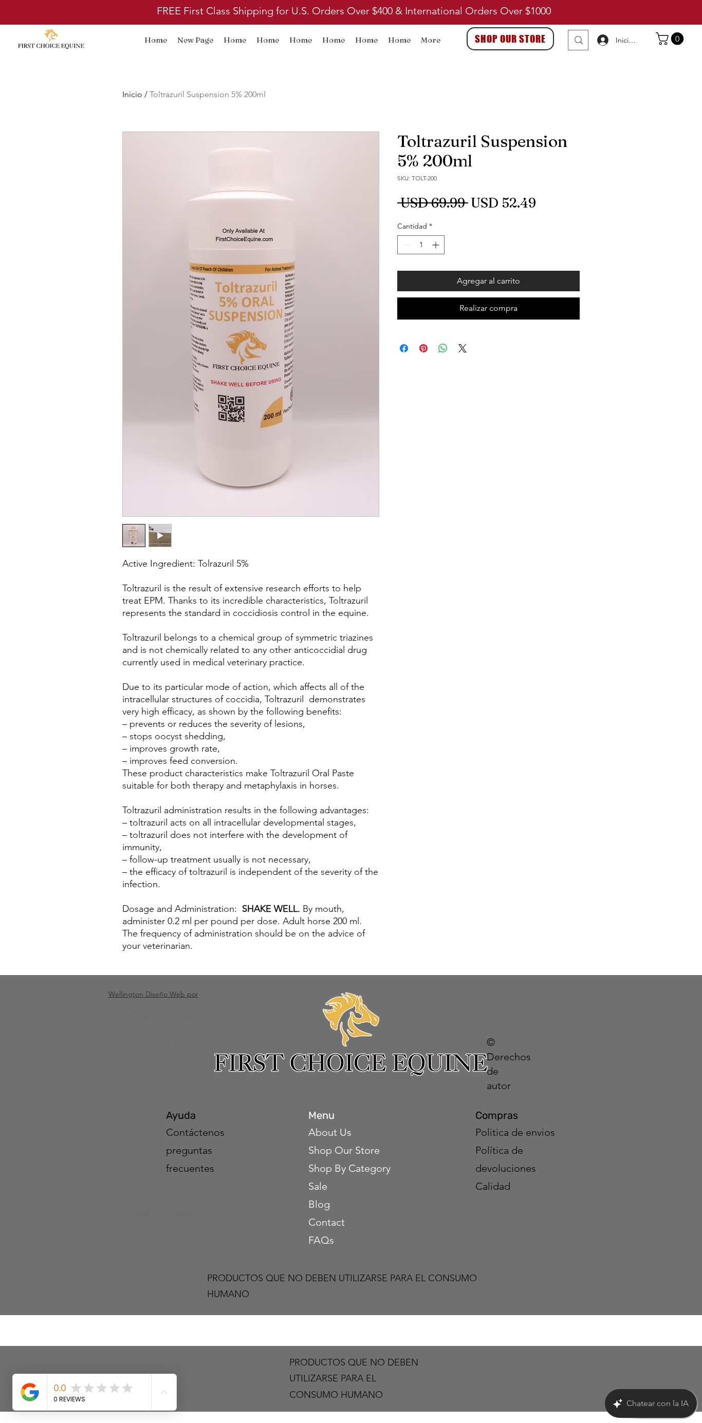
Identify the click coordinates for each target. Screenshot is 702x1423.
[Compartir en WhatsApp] (443, 348)
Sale (317, 1186)
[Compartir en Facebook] (404, 348)
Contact (327, 1222)
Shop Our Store (344, 1150)
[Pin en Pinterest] (423, 348)
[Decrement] (405, 245)
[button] (671, 38)
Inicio (132, 94)
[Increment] (436, 245)
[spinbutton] (421, 245)
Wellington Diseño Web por (153, 994)
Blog (319, 1204)
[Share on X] (462, 348)
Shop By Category (349, 1168)
